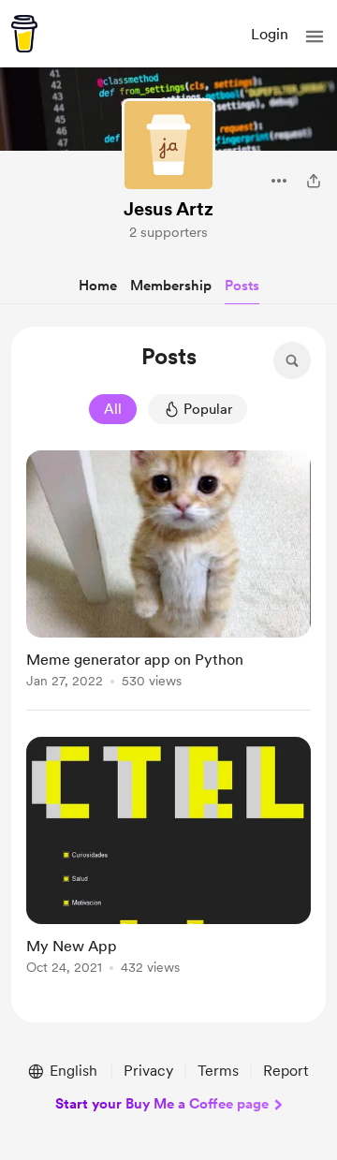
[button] (314, 36)
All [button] (113, 409)
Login (269, 34)
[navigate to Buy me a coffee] (24, 33)
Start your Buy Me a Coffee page (162, 1103)
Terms (218, 1070)
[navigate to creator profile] (168, 145)
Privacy (148, 1070)
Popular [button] (207, 409)
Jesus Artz (168, 209)
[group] (168, 580)
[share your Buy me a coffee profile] (313, 181)
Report (285, 1070)
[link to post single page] (168, 572)
